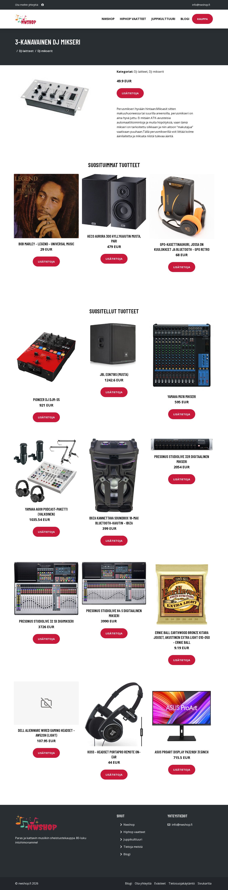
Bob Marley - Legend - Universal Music (46, 244)
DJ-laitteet (26, 51)
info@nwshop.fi (201, 4)
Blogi (185, 19)
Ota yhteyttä (143, 883)
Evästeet (160, 883)
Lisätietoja (130, 93)
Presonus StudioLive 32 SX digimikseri (46, 621)
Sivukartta (204, 883)
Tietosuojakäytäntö (182, 883)
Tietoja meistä (132, 847)
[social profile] (42, 4)
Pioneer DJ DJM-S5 (46, 399)
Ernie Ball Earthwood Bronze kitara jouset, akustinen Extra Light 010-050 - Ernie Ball (182, 637)
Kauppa (202, 19)
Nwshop (108, 19)
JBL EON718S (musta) (114, 374)
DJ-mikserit (45, 51)
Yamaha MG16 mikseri (181, 396)
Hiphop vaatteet (133, 19)
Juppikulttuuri (163, 19)
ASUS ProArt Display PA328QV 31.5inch (182, 752)
